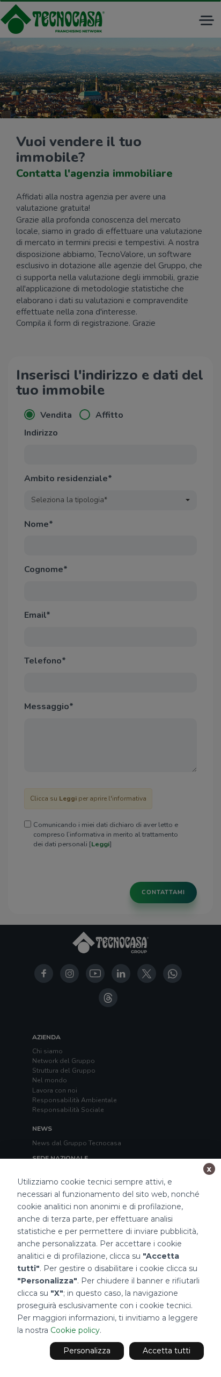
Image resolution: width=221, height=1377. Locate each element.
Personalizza (86, 1350)
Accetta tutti (166, 1350)
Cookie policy (75, 1330)
